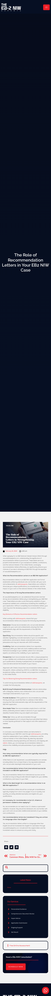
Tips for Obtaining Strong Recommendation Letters (20, 678)
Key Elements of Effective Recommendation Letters (20, 614)
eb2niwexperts (22, 584)
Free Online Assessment (20, 945)
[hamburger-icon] (46, 7)
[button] (6, 868)
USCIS (5, 743)
